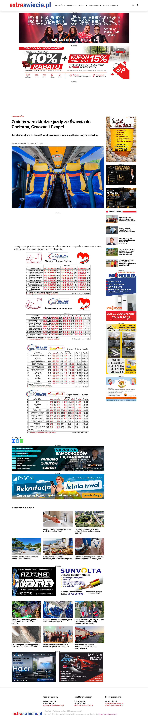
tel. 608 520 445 (79, 703)
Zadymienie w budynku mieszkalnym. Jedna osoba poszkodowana (86, 646)
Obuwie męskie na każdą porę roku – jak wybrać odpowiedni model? (26, 646)
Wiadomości (18, 116)
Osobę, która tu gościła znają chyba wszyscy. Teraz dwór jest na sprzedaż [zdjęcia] (127, 252)
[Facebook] (13, 441)
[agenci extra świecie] (121, 175)
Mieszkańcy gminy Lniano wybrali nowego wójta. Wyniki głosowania (127, 241)
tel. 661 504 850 (48, 703)
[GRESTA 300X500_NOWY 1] (121, 349)
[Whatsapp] (21, 441)
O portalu (48, 711)
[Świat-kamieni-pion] (121, 139)
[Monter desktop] (121, 296)
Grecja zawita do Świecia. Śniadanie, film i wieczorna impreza (57, 558)
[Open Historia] (117, 5)
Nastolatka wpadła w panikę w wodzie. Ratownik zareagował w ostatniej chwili (127, 262)
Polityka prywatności (60, 711)
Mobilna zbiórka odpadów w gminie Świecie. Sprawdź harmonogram (89, 558)
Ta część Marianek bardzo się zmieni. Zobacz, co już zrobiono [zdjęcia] (87, 531)
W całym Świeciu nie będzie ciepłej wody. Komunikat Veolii (57, 530)
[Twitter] (17, 441)
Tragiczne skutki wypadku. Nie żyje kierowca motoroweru (127, 230)
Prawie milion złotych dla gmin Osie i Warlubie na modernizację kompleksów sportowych (89, 621)
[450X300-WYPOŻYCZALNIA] (81, 667)
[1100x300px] (58, 486)
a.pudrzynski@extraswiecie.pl (53, 705)
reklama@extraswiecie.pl (114, 705)
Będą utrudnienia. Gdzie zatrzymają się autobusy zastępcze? (57, 621)
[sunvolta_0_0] (81, 581)
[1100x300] (58, 458)
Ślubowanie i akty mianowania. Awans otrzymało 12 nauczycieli (56, 646)
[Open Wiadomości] (64, 5)
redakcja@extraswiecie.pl (114, 703)
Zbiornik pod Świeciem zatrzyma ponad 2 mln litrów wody (25, 558)
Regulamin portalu (75, 711)
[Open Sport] (108, 5)
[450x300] (34, 667)
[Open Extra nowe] (76, 5)
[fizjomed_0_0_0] (34, 581)
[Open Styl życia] (86, 5)
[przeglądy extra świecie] (121, 198)
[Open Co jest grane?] (100, 5)
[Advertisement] (74, 96)
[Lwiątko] (121, 389)
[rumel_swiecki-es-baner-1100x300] (74, 28)
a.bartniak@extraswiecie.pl (83, 705)
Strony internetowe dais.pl (107, 714)
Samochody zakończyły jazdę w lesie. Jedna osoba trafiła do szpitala (24, 621)
